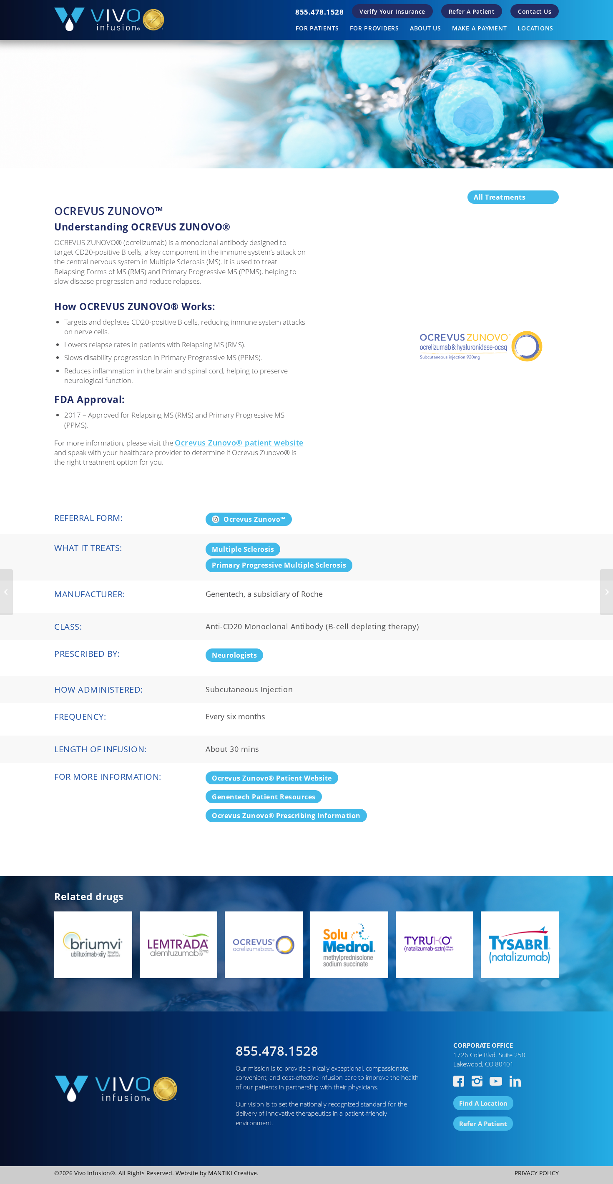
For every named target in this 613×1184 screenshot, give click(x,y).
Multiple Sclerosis (243, 549)
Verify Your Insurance (392, 11)
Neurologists (234, 655)
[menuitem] (319, 12)
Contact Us (534, 11)
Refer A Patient (472, 11)
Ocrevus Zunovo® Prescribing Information (286, 815)
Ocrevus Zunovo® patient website (239, 443)
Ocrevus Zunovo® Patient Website (272, 778)
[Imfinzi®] (606, 592)
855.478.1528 (319, 12)
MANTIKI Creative (232, 1173)
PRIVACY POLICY (537, 1173)
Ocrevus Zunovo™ (255, 519)
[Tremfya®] (6, 592)
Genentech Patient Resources (264, 796)
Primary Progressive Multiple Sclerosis (279, 565)
